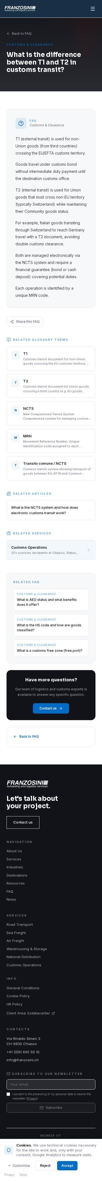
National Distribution (24, 957)
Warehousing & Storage (27, 949)
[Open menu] (93, 9)
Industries (15, 867)
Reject (45, 1165)
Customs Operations (24, 965)
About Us (14, 851)
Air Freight (15, 940)
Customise (21, 1165)
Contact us (48, 708)
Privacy (32, 1098)
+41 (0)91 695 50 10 (23, 1052)
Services (14, 859)
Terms (23, 1175)
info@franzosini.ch (23, 1060)
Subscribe (54, 1108)
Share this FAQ (28, 321)
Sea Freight (16, 932)
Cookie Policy (18, 996)
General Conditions (23, 988)
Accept (67, 1165)
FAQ (10, 891)
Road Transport (20, 924)
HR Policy (14, 1004)
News (11, 899)
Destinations (17, 875)
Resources (16, 883)
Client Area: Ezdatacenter (28, 1013)
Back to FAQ (22, 33)
